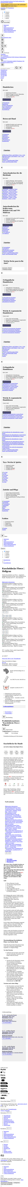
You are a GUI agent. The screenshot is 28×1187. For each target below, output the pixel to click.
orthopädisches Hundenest (8, 301)
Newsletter (6, 1147)
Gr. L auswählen (7, 1038)
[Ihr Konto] (2, 49)
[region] (14, 615)
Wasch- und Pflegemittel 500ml (9, 161)
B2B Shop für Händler (9, 1122)
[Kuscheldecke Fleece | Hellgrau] (14, 585)
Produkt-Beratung (7, 99)
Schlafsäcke (5, 135)
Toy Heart (4, 479)
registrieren (5, 55)
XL (5, 662)
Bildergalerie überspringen (8, 582)
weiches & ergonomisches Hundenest (11, 332)
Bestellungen (4, 58)
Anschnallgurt (5, 248)
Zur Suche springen (18, 1)
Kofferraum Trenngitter (7, 251)
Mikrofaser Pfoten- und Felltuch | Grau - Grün (13, 156)
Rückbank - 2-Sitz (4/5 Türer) (9, 193)
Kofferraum (5, 228)
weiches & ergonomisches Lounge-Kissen (12, 415)
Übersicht (3, 57)
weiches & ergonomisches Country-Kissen (12, 418)
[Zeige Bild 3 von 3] (5, 598)
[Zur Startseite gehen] (6, 37)
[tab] (9, 711)
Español (7, 15)
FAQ (5, 1150)
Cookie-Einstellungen (9, 31)
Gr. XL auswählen (7, 1054)
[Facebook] (1, 1156)
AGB (5, 26)
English (7, 13)
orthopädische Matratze (7, 390)
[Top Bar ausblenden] (2, 35)
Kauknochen (5, 159)
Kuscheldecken (5, 109)
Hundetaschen (5, 141)
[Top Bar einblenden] (2, 64)
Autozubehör (5, 502)
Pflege (3, 508)
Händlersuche (7, 1148)
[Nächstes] (6, 596)
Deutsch (7, 12)
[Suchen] (4, 45)
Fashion (4, 356)
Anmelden (3, 8)
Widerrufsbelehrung (8, 29)
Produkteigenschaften (9, 1121)
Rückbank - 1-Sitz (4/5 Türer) (9, 190)
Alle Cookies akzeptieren (6, 1184)
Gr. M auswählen (7, 1022)
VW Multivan (5, 233)
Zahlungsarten (22, 57)
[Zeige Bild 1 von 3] (2, 598)
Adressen (16, 57)
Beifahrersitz (5, 230)
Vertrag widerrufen (5, 1110)
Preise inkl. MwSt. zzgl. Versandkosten (11, 658)
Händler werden (7, 1151)
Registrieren (11, 8)
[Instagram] (3, 1156)
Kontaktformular (12, 1109)
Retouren (6, 1144)
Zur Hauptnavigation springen (13, 2)
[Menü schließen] (2, 52)
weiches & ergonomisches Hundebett (11, 330)
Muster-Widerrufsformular (10, 30)
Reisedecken (5, 138)
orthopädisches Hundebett (8, 299)
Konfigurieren (16, 1182)
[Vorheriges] (3, 596)
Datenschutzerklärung (9, 27)
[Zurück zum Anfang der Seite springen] (2, 1176)
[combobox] (7, 68)
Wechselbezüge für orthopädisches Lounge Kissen (14, 434)
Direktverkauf (7, 1125)
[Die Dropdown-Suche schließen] (20, 67)
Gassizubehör (5, 505)
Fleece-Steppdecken (7, 106)
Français (7, 16)
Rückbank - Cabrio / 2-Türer (9, 198)
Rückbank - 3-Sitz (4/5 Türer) (9, 196)
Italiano (7, 18)
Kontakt (5, 1145)
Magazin (6, 1123)
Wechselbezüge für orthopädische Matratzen (12, 443)
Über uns (6, 1118)
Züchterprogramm (8, 1152)
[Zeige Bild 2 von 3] (4, 598)
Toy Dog (4, 482)
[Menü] (2, 39)
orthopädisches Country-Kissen (9, 387)
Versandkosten (7, 1115)
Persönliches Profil (9, 57)
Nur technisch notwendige (6, 1182)
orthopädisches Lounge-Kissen (9, 384)
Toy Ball (4, 473)
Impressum (6, 25)
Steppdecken (5, 104)
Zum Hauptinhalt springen (7, 1)
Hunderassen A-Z (8, 1119)
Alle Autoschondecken (8, 187)
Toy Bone (4, 476)
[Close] (2, 614)
